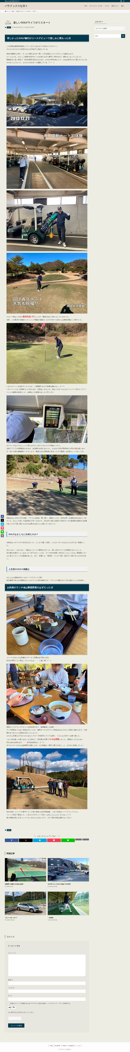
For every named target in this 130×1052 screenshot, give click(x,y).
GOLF (8, 27)
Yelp (51, 1045)
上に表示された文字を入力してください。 (21, 1012)
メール (11, 988)
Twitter (64, 1045)
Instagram (71, 1045)
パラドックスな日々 (16, 6)
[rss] (121, 1)
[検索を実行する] (123, 36)
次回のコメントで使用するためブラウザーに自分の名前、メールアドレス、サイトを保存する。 (40, 1003)
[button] (12, 840)
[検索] (123, 1)
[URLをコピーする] (82, 839)
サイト (10, 996)
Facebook (57, 1045)
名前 (10, 980)
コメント (12, 953)
